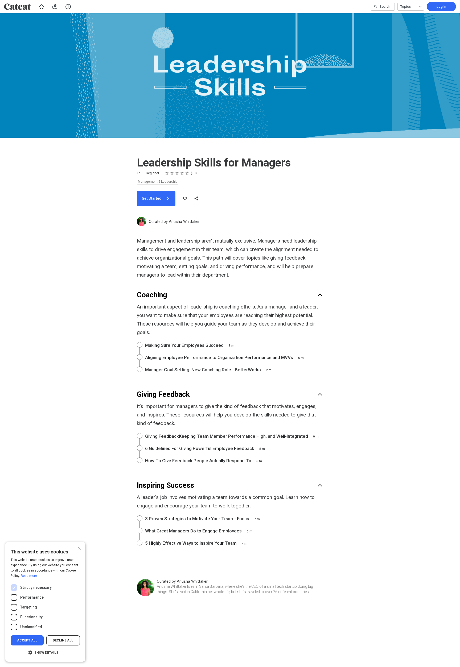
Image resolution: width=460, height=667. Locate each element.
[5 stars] (187, 173)
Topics (405, 7)
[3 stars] (177, 173)
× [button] (79, 548)
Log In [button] (441, 7)
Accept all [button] (27, 640)
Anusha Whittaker (184, 221)
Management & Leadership (157, 182)
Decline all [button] (63, 640)
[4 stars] (182, 173)
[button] (54, 6)
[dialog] (45, 602)
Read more (29, 576)
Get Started (152, 198)
